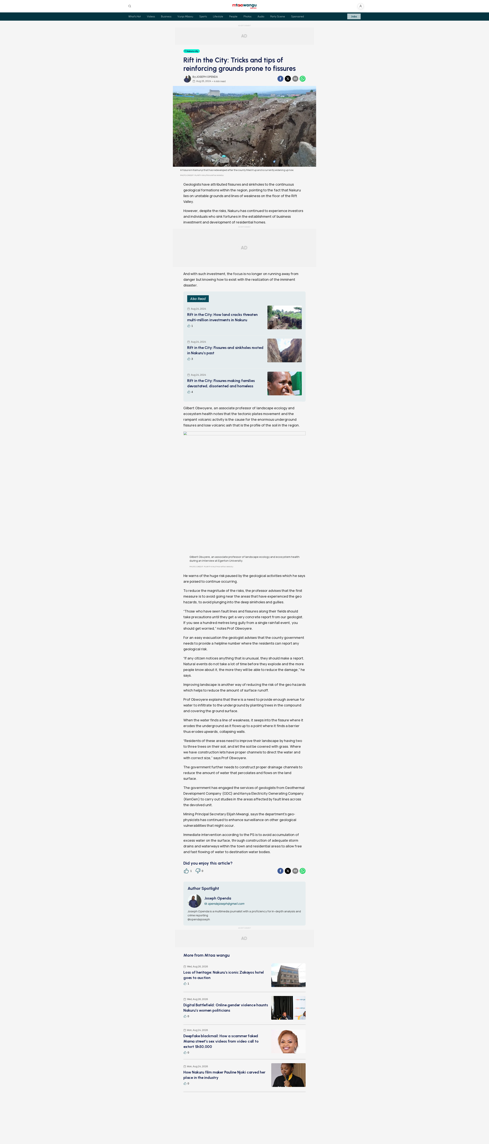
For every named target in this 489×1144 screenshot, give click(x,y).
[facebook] (280, 79)
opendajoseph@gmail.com (226, 904)
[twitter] (288, 78)
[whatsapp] (303, 79)
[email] (295, 79)
